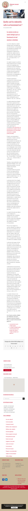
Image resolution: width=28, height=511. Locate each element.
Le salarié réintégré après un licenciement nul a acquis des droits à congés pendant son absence (15, 330)
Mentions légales (14, 488)
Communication (9, 421)
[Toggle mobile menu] (25, 2)
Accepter (14, 507)
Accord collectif (9, 419)
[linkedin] (6, 479)
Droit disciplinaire (9, 431)
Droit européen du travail (11, 434)
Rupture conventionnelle (11, 451)
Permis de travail (9, 448)
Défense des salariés (10, 429)
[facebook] (3, 479)
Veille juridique (9, 456)
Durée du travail (9, 439)
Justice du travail (9, 443)
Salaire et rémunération (11, 453)
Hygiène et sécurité (10, 441)
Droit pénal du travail (10, 436)
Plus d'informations (18, 506)
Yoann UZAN (22, 487)
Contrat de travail (9, 424)
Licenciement (9, 446)
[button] (14, 384)
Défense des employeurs (11, 426)
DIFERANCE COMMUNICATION (9, 487)
